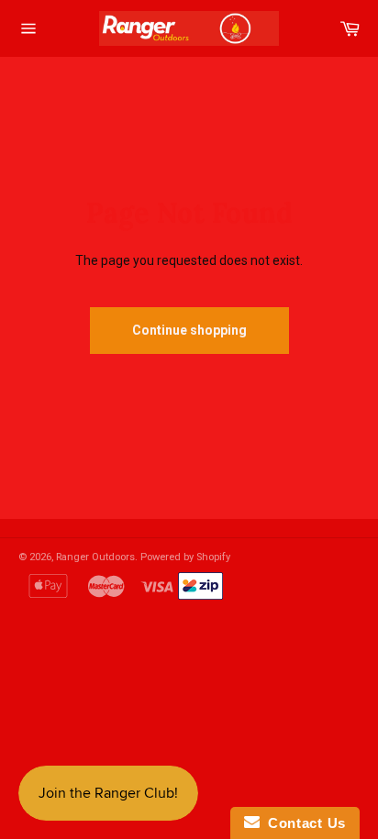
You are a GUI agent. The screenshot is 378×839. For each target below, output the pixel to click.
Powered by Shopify (185, 557)
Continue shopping (189, 330)
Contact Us (303, 823)
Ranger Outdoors (95, 557)
